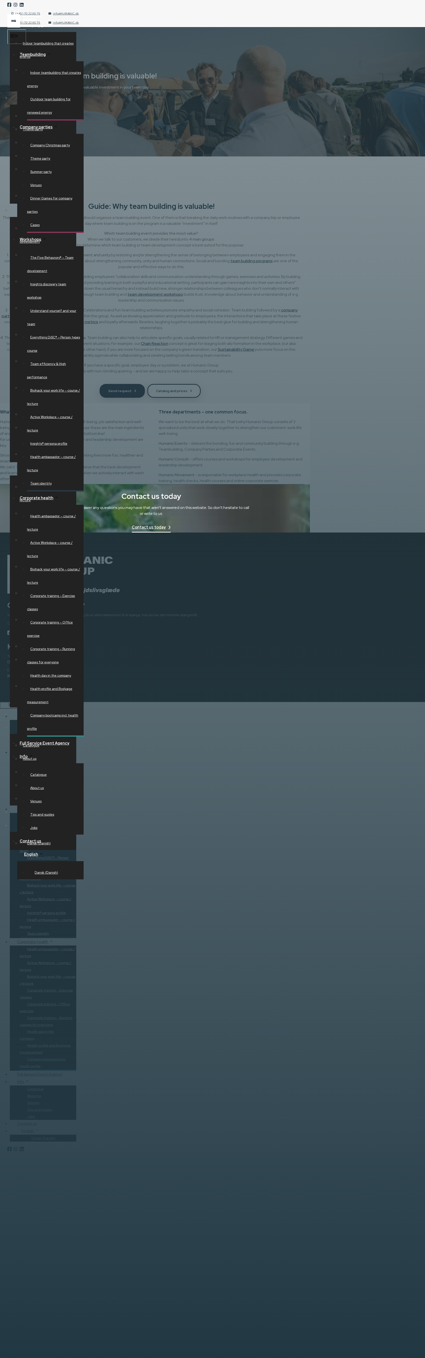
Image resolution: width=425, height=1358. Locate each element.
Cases (35, 225)
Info (24, 756)
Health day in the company (50, 675)
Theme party (40, 158)
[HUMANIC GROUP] (25, 26)
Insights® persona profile (48, 444)
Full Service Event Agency (44, 743)
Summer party (41, 172)
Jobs (33, 828)
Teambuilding (33, 54)
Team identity (41, 483)
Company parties (36, 127)
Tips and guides (42, 814)
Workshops (30, 239)
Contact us (30, 841)
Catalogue (38, 775)
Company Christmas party (50, 145)
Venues (36, 185)
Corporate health (36, 498)
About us (37, 788)
